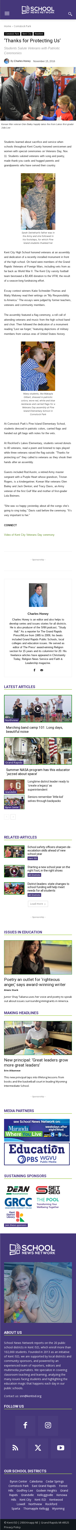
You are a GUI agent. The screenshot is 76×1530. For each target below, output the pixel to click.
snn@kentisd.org (30, 1396)
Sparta (16, 1508)
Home (7, 26)
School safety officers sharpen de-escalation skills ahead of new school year (49, 850)
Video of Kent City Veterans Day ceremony (29, 534)
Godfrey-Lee (25, 1490)
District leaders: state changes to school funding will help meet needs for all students (48, 887)
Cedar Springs (55, 1481)
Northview (11, 720)
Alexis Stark (11, 989)
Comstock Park (22, 26)
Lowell (21, 1504)
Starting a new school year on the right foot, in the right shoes (49, 868)
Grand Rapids (13, 762)
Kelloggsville (45, 1495)
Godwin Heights (47, 1490)
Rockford (39, 33)
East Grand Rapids (44, 1486)
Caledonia (36, 1481)
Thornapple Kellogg (36, 1508)
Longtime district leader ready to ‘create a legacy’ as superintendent (48, 785)
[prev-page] (6, 817)
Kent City (26, 33)
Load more (36, 903)
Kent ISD (32, 858)
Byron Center (12, 807)
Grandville (10, 792)
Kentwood (56, 1499)
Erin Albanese (12, 1070)
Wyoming (58, 1508)
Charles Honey (22, 61)
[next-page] (13, 817)
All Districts (34, 875)
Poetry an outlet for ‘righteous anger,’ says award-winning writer (35, 982)
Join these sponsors (16, 1225)
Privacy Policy (12, 1527)
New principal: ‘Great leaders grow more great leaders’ (36, 1063)
